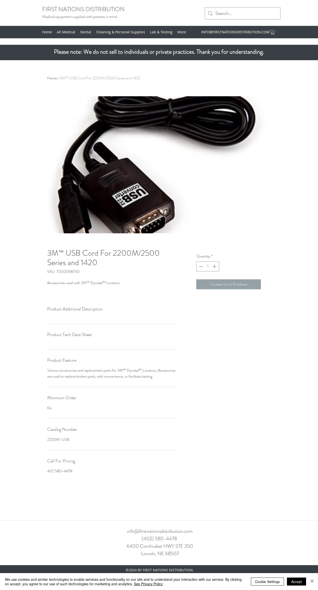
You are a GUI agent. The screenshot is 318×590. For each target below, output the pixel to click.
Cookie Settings (267, 581)
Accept (296, 581)
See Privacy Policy (148, 583)
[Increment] (214, 266)
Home (52, 78)
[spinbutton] (207, 266)
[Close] (312, 581)
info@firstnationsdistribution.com (160, 531)
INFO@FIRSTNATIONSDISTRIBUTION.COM (235, 32)
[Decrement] (200, 266)
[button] (273, 32)
